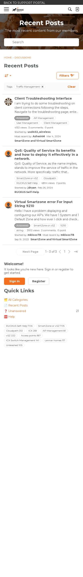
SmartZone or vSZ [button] (27, 178)
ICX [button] (32, 330)
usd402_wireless (39, 131)
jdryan (32, 187)
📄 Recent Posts (16, 305)
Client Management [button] (55, 122)
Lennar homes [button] (55, 340)
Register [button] (38, 281)
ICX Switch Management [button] (22, 340)
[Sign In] (77, 9)
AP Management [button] (44, 118)
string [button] (20, 230)
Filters (64, 75)
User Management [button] (27, 122)
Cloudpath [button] (50, 178)
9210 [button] (63, 225)
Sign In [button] (14, 281)
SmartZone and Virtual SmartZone (38, 140)
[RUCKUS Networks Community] (18, 9)
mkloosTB (34, 234)
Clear (71, 87)
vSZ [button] (10, 335)
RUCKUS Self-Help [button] (27, 182)
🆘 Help (9, 316)
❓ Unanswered (41, 311)
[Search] (70, 9)
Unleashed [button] (14, 345)
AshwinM (39, 136)
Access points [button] (31, 335)
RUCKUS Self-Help (27, 192)
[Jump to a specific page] (76, 251)
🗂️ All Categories (16, 300)
